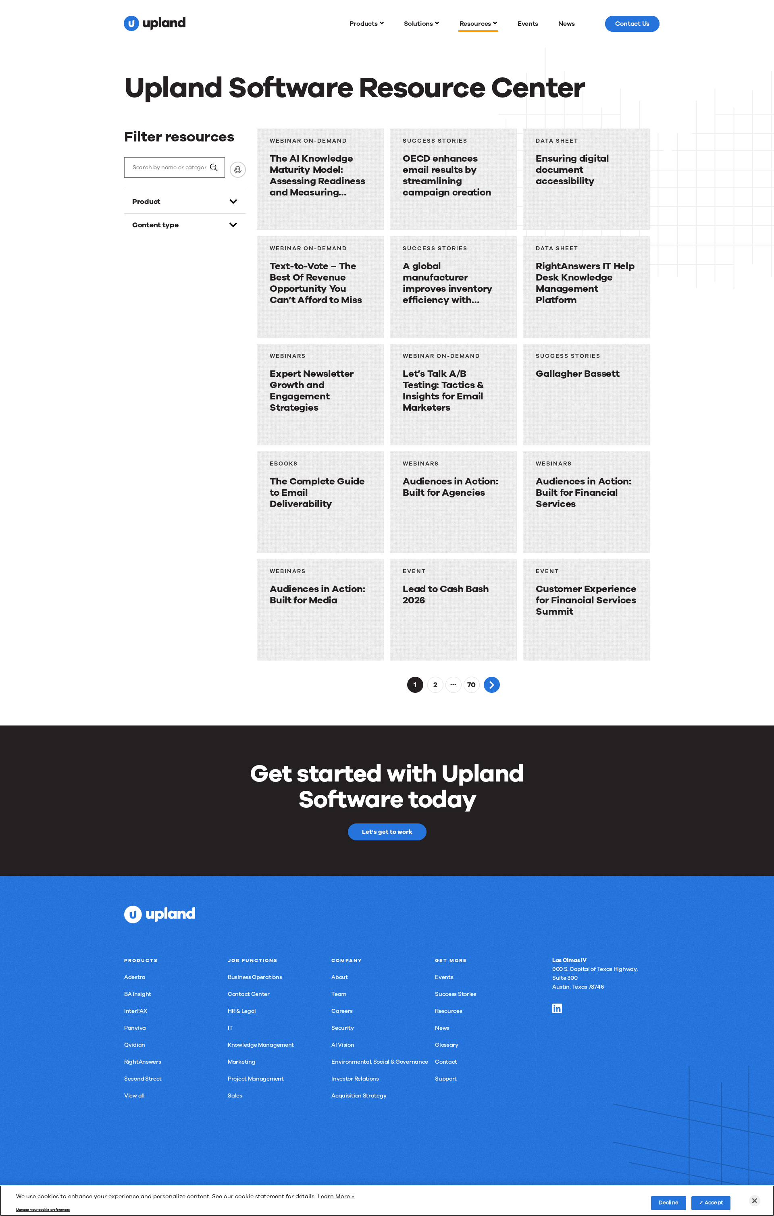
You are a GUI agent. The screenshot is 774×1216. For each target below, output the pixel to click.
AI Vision (342, 1045)
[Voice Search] (238, 170)
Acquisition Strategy (358, 1096)
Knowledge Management (261, 1045)
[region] (387, 1200)
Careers (342, 1011)
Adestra (135, 977)
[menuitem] (366, 24)
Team (338, 994)
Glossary (446, 1045)
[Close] (754, 1200)
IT (230, 1028)
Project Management (256, 1079)
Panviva (135, 1028)
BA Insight (137, 994)
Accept (714, 1202)
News (442, 1028)
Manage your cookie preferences (43, 1210)
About (339, 977)
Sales (235, 1096)
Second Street (143, 1079)
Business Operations (255, 977)
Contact (446, 1062)
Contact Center (249, 994)
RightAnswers (142, 1062)
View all (134, 1096)
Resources (448, 1011)
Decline (668, 1202)
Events (444, 977)
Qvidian (134, 1045)
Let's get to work (387, 832)
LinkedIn (557, 1008)
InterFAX (135, 1011)
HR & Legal (242, 1011)
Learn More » (336, 1196)
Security (342, 1028)
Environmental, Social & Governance (379, 1062)
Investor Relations (355, 1079)
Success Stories (455, 994)
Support (446, 1079)
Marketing (241, 1062)
